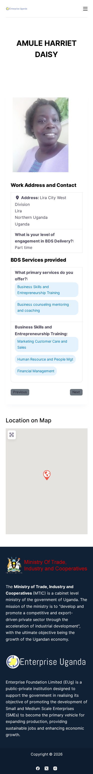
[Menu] (85, 8)
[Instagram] (55, 768)
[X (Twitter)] (46, 768)
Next (76, 392)
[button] (46, 475)
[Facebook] (38, 768)
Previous (20, 392)
